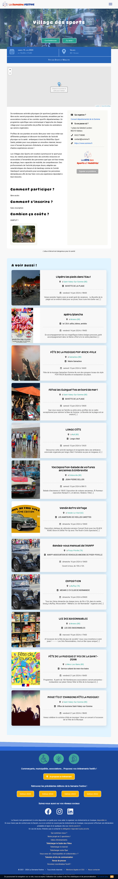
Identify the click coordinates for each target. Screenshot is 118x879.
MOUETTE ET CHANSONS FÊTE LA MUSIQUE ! (73, 697)
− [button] (10, 73)
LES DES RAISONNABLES (73, 618)
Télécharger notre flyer (59, 850)
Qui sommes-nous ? (59, 833)
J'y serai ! (69, 40)
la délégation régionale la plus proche (75, 829)
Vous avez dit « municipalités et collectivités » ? (59, 854)
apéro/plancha (73, 314)
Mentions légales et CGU (75, 870)
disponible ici (102, 820)
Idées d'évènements (59, 840)
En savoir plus (103, 877)
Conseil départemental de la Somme (85, 119)
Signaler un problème (87, 171)
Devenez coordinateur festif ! (59, 864)
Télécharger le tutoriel (59, 847)
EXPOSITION (73, 581)
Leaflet (97, 106)
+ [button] (10, 69)
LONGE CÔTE (73, 429)
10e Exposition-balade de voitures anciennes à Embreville (73, 469)
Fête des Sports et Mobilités (59, 60)
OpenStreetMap (106, 106)
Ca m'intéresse (51, 40)
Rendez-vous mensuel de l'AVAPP (73, 545)
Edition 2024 (47, 794)
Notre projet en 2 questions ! (59, 836)
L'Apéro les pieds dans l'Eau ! (73, 276)
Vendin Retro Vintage (73, 507)
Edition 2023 (70, 794)
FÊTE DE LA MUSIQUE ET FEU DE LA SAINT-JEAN (73, 658)
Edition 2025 (25, 794)
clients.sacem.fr (74, 826)
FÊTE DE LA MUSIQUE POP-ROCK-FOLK (73, 352)
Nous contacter (94, 870)
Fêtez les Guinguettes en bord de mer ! (73, 389)
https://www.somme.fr (83, 143)
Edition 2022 (92, 794)
